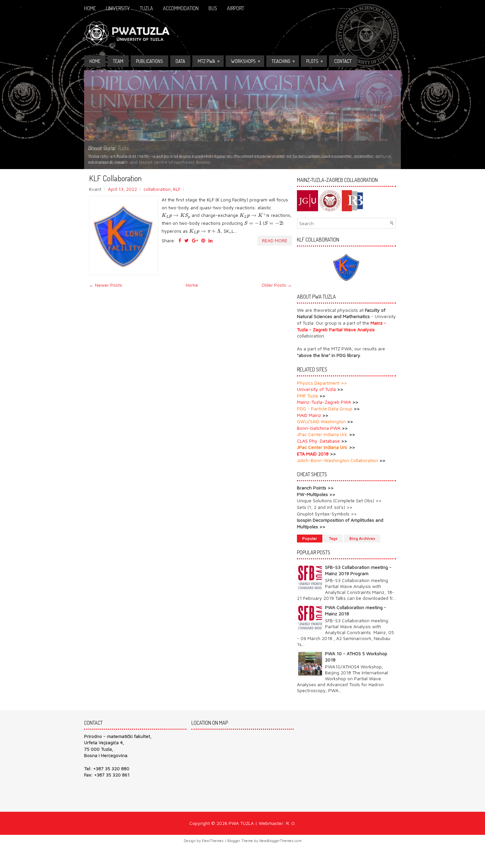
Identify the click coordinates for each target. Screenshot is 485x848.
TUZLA (146, 8)
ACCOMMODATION (181, 8)
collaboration (157, 189)
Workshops (245, 61)
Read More (274, 240)
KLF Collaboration (115, 178)
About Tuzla (101, 148)
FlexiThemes (213, 840)
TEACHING (283, 61)
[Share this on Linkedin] (210, 240)
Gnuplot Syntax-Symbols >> (327, 513)
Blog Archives (362, 538)
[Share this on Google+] (195, 240)
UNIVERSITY (118, 8)
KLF (176, 189)
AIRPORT (235, 8)
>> (344, 383)
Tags (333, 538)
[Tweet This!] (186, 240)
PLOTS (314, 61)
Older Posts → (277, 285)
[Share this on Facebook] (180, 240)
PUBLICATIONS (149, 61)
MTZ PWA (208, 61)
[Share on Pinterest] (203, 240)
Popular (309, 538)
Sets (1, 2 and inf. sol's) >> (324, 507)
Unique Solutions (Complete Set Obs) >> (339, 500)
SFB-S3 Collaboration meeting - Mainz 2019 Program (358, 570)
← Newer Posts (105, 285)
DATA (180, 61)
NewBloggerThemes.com (280, 840)
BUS (213, 8)
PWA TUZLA (241, 823)
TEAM (118, 61)
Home (90, 8)
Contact (343, 61)
